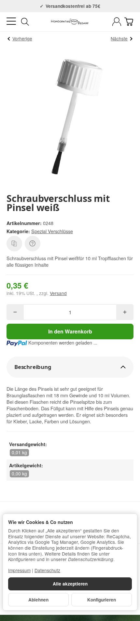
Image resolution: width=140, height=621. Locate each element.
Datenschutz (47, 570)
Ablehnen (38, 600)
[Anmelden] (116, 21)
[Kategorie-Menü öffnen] (11, 21)
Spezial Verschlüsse (52, 231)
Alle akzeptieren (70, 584)
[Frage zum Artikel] (32, 243)
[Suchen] (25, 22)
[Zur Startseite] (70, 21)
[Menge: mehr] (124, 312)
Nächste (119, 38)
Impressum (19, 570)
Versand (58, 293)
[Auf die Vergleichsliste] (14, 243)
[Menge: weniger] (15, 312)
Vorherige (22, 38)
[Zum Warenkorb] (128, 21)
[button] (70, 367)
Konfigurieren (101, 600)
